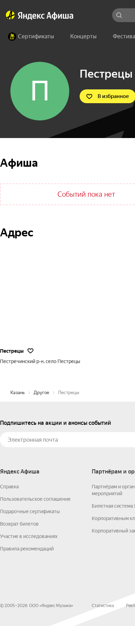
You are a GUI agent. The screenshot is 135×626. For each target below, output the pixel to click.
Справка (9, 486)
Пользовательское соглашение (35, 499)
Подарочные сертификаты (30, 511)
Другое (41, 392)
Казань (17, 392)
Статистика (103, 605)
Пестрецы (12, 351)
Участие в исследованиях (28, 536)
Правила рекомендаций (27, 548)
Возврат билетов (19, 524)
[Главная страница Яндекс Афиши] (10, 15)
